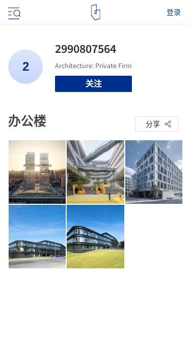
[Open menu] (13, 12)
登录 (174, 12)
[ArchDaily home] (95, 12)
